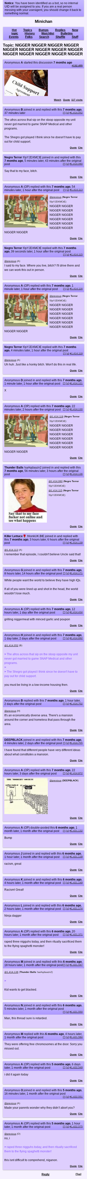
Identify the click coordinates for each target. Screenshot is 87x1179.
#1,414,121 (76, 383)
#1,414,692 (76, 638)
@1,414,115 (55, 490)
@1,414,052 (11, 645)
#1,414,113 (76, 189)
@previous (55, 197)
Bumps (44, 30)
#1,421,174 (76, 908)
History (30, 33)
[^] (64, 112)
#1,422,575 (76, 1126)
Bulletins (67, 33)
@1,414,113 (11, 550)
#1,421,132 (76, 830)
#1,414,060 (76, 163)
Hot (14, 30)
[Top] (78, 1174)
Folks (29, 37)
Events (14, 37)
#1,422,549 (76, 1067)
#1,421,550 (76, 1011)
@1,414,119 (56, 416)
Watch (57, 99)
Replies (60, 30)
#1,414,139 (76, 542)
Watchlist (47, 33)
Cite (80, 147)
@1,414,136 (11, 972)
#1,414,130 (76, 409)
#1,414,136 (76, 474)
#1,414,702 (76, 703)
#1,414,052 (76, 112)
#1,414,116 (76, 288)
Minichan (43, 21)
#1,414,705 (76, 743)
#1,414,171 (76, 573)
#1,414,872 (76, 773)
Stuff (75, 37)
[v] (67, 112)
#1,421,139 (76, 856)
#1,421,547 (76, 964)
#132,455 (77, 65)
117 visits (77, 99)
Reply (46, 1174)
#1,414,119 (76, 353)
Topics (27, 30)
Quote (66, 99)
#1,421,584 (76, 1037)
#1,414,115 (76, 254)
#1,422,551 (76, 1096)
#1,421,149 (76, 882)
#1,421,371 (76, 934)
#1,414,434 (76, 612)
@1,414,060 (56, 481)
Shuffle (60, 37)
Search (44, 37)
